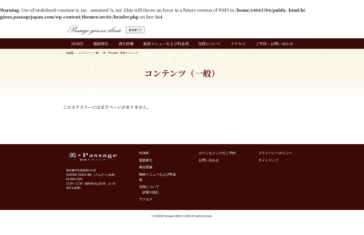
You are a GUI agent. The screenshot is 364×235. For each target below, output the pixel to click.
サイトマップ (268, 160)
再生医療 (126, 43)
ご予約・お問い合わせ (274, 43)
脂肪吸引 (100, 43)
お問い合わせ (209, 160)
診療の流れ (150, 192)
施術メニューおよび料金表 (166, 43)
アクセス (238, 43)
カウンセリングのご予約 (217, 153)
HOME (77, 43)
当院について (209, 43)
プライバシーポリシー (275, 153)
